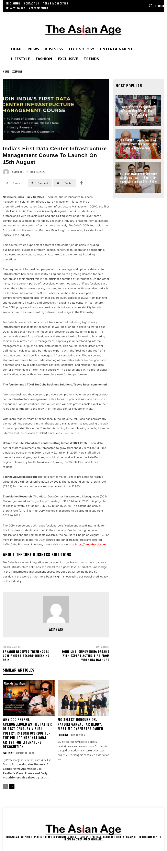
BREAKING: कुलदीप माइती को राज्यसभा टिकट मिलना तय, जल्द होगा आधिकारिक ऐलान (138, 144)
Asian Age (18, 171)
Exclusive (16, 71)
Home (6, 71)
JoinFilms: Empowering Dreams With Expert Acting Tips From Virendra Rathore (85, 655)
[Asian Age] (7, 172)
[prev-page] (5, 786)
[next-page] (11, 786)
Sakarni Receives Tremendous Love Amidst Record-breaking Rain (26, 655)
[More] (81, 183)
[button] (156, 6)
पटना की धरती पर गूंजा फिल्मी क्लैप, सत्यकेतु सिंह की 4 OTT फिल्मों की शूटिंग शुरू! (138, 110)
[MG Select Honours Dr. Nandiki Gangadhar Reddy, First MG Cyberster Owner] (83, 698)
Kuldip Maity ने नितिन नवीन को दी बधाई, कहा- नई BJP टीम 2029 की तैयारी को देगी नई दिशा (138, 177)
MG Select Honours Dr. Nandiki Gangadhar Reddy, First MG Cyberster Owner (80, 724)
